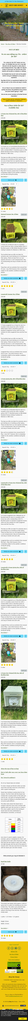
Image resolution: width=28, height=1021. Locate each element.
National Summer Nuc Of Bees (9, 214)
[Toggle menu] (1, 5)
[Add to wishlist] (25, 180)
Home (2, 44)
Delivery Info (14, 951)
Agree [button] (22, 1018)
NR (18, 67)
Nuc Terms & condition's (8, 777)
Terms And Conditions (14, 959)
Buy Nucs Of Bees (10, 44)
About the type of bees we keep (10, 769)
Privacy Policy (14, 957)
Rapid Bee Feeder (6, 861)
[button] (25, 963)
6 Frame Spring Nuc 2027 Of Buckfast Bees (13, 379)
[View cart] (26, 5)
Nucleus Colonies (21, 44)
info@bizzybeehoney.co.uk (15, 996)
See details (4, 176)
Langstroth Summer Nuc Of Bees (10, 294)
